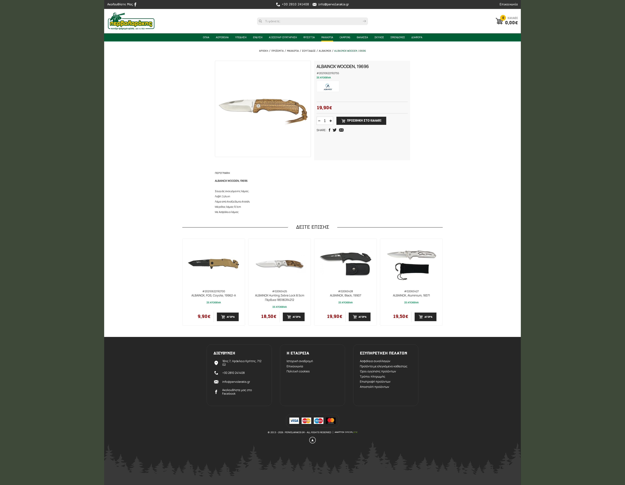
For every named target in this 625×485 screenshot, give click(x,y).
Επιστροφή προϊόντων (375, 381)
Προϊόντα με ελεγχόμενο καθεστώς (383, 366)
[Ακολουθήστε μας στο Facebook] (136, 4)
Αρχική (263, 51)
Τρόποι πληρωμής (372, 376)
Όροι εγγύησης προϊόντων (378, 371)
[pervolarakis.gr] (137, 21)
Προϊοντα (277, 51)
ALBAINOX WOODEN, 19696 (350, 51)
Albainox (325, 51)
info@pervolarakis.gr (333, 4)
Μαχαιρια (293, 51)
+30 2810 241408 (295, 4)
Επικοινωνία (509, 4)
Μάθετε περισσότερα (76, 358)
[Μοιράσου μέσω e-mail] (341, 130)
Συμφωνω (75, 367)
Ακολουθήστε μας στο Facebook (237, 391)
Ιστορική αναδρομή (300, 361)
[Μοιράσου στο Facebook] (329, 130)
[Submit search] (364, 21)
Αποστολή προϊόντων (374, 387)
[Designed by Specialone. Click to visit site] (346, 432)
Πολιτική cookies (298, 371)
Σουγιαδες (309, 51)
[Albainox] (328, 86)
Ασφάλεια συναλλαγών (375, 361)
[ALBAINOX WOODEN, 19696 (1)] (263, 109)
